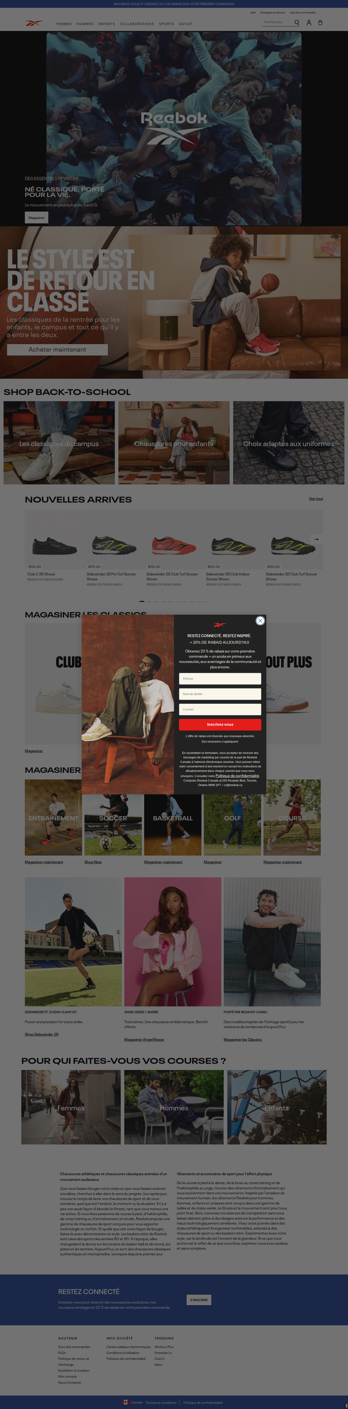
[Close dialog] (260, 621)
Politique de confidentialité (237, 775)
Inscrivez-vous (220, 724)
